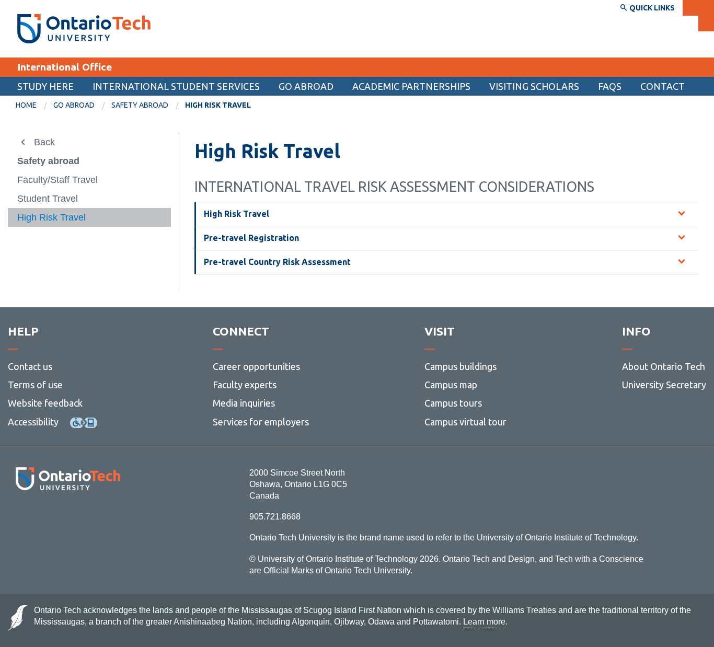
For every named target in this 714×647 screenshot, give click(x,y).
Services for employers (261, 422)
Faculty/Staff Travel (57, 180)
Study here (45, 86)
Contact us (30, 366)
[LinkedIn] (91, 518)
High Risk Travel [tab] (236, 213)
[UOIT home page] (84, 29)
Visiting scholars (534, 86)
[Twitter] (44, 518)
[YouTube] (114, 518)
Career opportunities (256, 366)
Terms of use (35, 384)
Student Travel (47, 198)
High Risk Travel (51, 217)
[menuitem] (34, 105)
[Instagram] (67, 518)
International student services (176, 86)
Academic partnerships (411, 86)
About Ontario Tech (663, 366)
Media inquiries (244, 403)
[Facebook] (21, 518)
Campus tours (453, 403)
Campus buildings (460, 366)
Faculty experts (245, 384)
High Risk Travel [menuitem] (218, 105)
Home (26, 105)
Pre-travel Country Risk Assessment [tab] (277, 262)
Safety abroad (139, 105)
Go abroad (306, 86)
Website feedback (45, 403)
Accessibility (33, 422)
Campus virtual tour (465, 422)
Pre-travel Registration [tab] (251, 237)
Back (44, 142)
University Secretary (664, 384)
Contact (662, 86)
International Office (64, 67)
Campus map (450, 384)
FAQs (609, 86)
